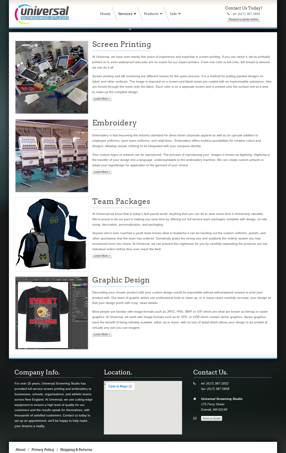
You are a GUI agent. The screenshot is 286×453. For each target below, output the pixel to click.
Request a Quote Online (243, 19)
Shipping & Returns (76, 449)
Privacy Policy (43, 449)
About (21, 449)
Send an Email (212, 418)
